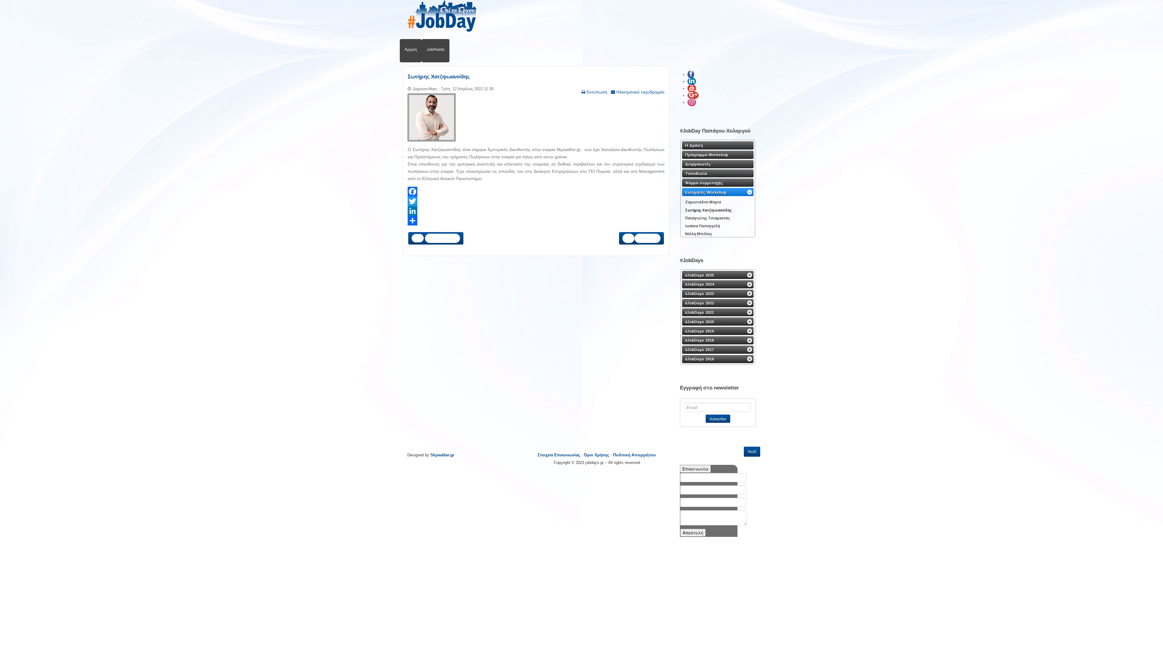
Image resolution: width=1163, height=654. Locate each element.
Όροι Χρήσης (596, 455)
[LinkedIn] (536, 211)
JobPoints (435, 49)
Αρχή (752, 451)
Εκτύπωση (596, 92)
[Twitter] (536, 201)
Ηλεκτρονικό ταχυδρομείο (639, 92)
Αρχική (411, 49)
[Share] (536, 220)
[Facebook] (536, 191)
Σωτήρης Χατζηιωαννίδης (439, 77)
